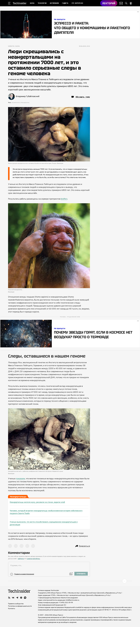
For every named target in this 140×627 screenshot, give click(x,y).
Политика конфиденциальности (20, 606)
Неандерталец (25, 102)
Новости (11, 46)
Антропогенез (16, 102)
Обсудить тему (83, 97)
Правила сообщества (15, 604)
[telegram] (17, 598)
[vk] (13, 598)
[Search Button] (126, 3)
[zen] (21, 598)
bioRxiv (64, 199)
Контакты (11, 609)
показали (20, 478)
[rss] (9, 598)
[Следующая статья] (70, 581)
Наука (17, 46)
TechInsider (20, 3)
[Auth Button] (131, 3)
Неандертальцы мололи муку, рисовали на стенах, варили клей (37, 502)
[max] (25, 598)
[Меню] (9, 3)
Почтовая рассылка (121, 3)
